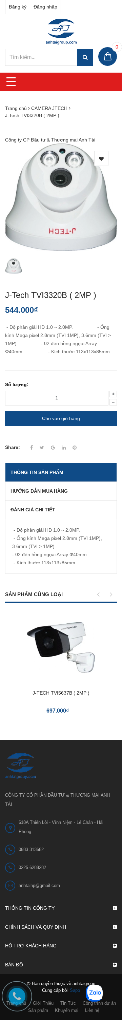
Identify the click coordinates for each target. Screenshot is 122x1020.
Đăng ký (17, 7)
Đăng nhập (45, 7)
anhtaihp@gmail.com (39, 885)
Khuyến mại (66, 1010)
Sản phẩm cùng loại (34, 594)
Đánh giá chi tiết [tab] (33, 509)
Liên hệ (92, 1010)
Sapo (75, 990)
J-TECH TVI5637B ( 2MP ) (61, 693)
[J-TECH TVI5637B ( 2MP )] (61, 647)
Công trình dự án (99, 1003)
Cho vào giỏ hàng (61, 418)
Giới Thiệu (43, 1003)
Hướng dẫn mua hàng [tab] (39, 491)
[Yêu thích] (101, 158)
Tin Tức (68, 1003)
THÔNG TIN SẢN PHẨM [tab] (37, 472)
